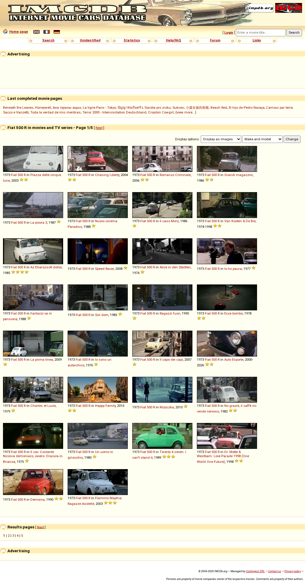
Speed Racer (104, 269)
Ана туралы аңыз (67, 107)
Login (228, 32)
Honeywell (43, 107)
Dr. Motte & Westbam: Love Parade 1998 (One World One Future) (223, 457)
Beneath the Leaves (18, 107)
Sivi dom (101, 315)
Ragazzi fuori (170, 313)
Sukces (178, 107)
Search (48, 40)
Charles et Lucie (43, 406)
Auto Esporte (233, 359)
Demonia (37, 499)
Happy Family (105, 406)
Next (99, 128)
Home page (18, 31)
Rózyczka (167, 407)
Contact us (274, 571)
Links (257, 40)
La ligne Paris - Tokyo (99, 107)
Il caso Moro (169, 221)
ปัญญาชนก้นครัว (130, 107)
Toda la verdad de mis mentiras (55, 112)
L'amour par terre (279, 107)
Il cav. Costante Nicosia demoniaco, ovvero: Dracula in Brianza (33, 457)
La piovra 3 (38, 222)
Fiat (14, 175)
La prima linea (41, 359)
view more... (186, 112)
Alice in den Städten (175, 267)
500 (20, 175)
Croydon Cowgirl (161, 112)
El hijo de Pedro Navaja (246, 107)
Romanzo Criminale (175, 175)
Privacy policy (292, 571)
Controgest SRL (255, 571)
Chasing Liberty (107, 175)
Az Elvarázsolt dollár (46, 267)
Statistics (132, 40)
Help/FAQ (173, 40)
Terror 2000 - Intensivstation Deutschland (114, 112)
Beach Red (219, 107)
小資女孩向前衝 (197, 107)
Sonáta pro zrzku (157, 107)
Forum (215, 40)
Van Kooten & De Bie (240, 221)
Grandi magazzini (238, 175)
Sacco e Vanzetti (16, 112)
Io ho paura (233, 269)
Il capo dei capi (171, 359)
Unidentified (90, 40)
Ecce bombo (233, 313)
